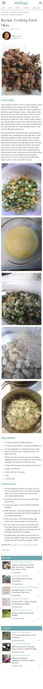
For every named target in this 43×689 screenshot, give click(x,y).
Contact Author (17, 38)
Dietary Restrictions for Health (25, 587)
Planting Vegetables (20, 599)
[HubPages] (21, 3)
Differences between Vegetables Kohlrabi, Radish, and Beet (23, 660)
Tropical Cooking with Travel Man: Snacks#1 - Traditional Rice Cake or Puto (23, 567)
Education (36, 8)
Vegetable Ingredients (21, 632)
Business (27, 8)
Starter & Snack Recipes (22, 562)
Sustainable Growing (20, 576)
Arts (3, 8)
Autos (10, 8)
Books (18, 8)
